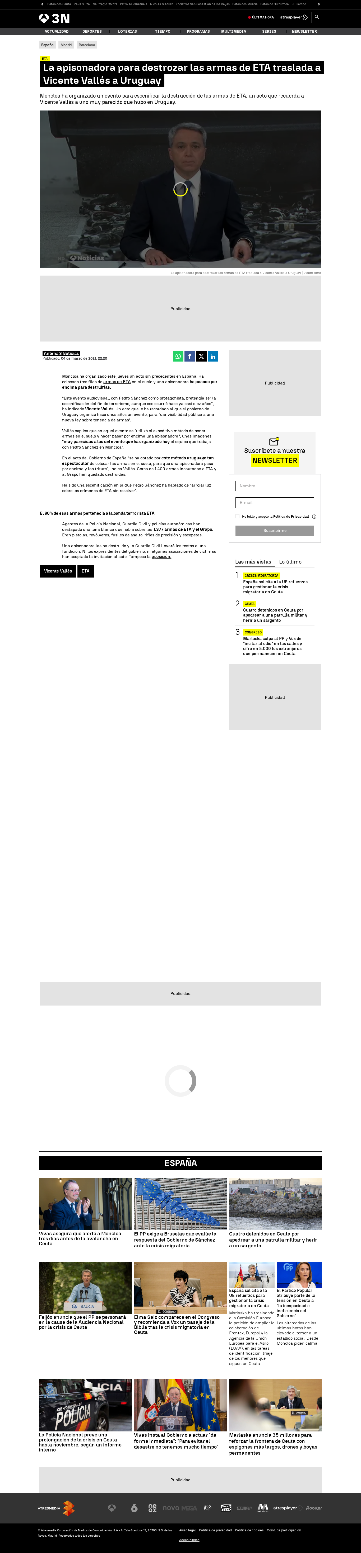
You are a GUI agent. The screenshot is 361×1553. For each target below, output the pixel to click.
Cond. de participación (284, 1530)
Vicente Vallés (58, 571)
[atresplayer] (294, 17)
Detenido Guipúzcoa (274, 4)
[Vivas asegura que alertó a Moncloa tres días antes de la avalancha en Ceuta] (85, 1204)
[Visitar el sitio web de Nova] (171, 1508)
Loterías (127, 31)
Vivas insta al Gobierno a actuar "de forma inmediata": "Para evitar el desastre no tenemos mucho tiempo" (176, 1441)
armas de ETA (117, 381)
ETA (86, 571)
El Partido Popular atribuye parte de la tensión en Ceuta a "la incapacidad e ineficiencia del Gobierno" (296, 1303)
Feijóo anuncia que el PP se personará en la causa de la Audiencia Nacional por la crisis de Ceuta (82, 1322)
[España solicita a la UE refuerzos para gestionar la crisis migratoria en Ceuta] (252, 1275)
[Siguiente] (319, 4)
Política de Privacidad (291, 516)
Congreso (253, 632)
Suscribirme (274, 530)
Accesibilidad (189, 1540)
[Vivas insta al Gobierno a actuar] (180, 1405)
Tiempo (162, 31)
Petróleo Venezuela (133, 4)
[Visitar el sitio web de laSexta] (134, 1508)
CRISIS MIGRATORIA (261, 576)
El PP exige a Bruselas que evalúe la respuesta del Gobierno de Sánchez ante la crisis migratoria (175, 1240)
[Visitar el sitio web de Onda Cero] (226, 1508)
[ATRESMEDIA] (56, 1508)
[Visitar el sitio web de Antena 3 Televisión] (116, 1508)
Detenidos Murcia (245, 4)
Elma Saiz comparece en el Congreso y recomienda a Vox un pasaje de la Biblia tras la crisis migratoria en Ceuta (177, 1325)
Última (263, 17)
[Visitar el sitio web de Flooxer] (314, 1508)
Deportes (92, 31)
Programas (198, 31)
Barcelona (87, 45)
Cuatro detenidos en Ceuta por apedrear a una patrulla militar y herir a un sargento (275, 615)
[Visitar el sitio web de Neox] (152, 1508)
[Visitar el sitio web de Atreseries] (208, 1508)
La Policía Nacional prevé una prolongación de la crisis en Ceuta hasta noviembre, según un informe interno (80, 1442)
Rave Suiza (82, 4)
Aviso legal (187, 1530)
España (180, 1163)
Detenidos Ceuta (59, 4)
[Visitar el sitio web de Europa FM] (244, 1508)
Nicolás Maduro (161, 4)
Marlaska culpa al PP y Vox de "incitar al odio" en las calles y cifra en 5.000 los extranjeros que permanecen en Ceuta (272, 646)
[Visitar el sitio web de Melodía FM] (263, 1508)
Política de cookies (249, 1530)
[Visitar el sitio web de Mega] (189, 1508)
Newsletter (304, 31)
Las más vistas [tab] (253, 562)
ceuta (249, 604)
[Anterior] (42, 4)
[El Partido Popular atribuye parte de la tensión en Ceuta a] (299, 1275)
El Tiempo (298, 4)
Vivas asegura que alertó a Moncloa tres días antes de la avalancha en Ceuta (80, 1238)
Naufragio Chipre (104, 4)
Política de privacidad (215, 1530)
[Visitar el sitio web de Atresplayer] (289, 1508)
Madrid (66, 45)
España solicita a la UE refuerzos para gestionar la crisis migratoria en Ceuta (275, 586)
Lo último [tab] (290, 562)
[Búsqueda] (317, 17)
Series (269, 31)
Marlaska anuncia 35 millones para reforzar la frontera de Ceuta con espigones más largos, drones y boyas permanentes (273, 1444)
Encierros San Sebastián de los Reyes (203, 4)
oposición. (161, 556)
